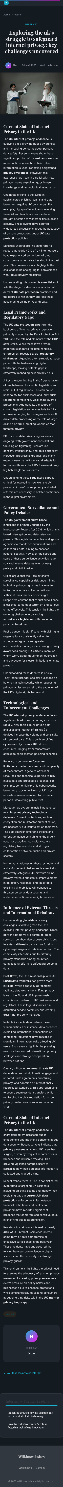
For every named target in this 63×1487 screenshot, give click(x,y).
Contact (40, 1467)
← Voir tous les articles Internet (22, 1373)
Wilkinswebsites (31, 1456)
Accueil (7, 14)
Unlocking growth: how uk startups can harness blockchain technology (30, 1414)
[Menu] (56, 3)
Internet (18, 14)
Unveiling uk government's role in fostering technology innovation (27, 1425)
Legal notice (25, 1467)
